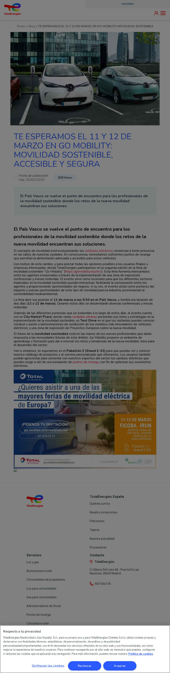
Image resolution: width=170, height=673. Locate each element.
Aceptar (120, 666)
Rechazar (85, 666)
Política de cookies (140, 654)
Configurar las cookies (48, 665)
